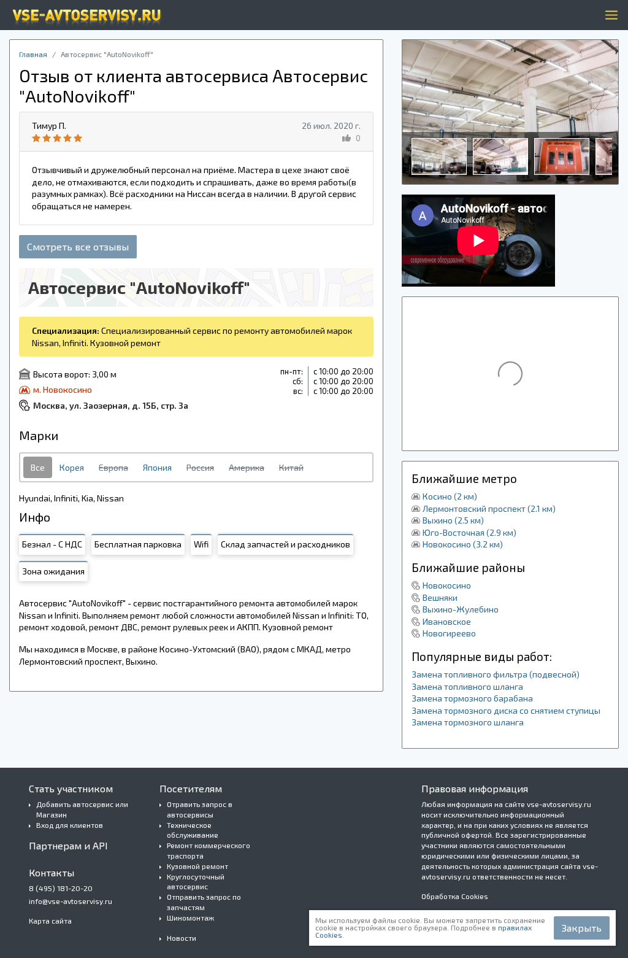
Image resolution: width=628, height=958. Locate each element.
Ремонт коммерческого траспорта (208, 850)
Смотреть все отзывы (78, 246)
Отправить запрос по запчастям (204, 901)
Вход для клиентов (69, 825)
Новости (181, 937)
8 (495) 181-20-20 (61, 888)
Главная (33, 54)
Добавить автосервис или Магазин (82, 809)
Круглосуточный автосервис (195, 881)
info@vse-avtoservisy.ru (70, 901)
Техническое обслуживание (192, 830)
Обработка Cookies (454, 896)
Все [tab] (38, 467)
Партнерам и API (68, 845)
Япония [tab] (157, 467)
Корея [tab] (71, 467)
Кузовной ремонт (197, 866)
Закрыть (582, 927)
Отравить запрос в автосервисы (199, 809)
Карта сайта (50, 920)
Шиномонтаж (190, 917)
